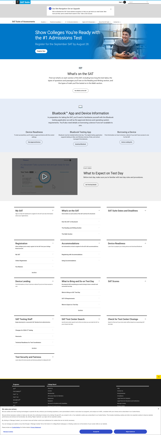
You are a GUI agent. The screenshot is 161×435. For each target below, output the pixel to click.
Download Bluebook (80, 144)
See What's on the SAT (80, 90)
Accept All (96, 431)
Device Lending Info (127, 142)
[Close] (158, 409)
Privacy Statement (36, 427)
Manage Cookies (8, 431)
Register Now (41, 51)
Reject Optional (130, 431)
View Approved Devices (34, 142)
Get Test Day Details (91, 184)
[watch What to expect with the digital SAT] (44, 176)
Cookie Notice (16, 427)
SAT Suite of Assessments (23, 22)
